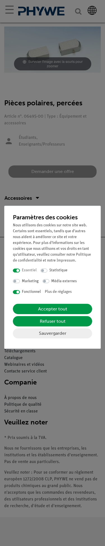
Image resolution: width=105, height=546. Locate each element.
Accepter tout (52, 309)
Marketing (30, 281)
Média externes (64, 281)
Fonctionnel (31, 292)
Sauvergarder (52, 333)
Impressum (66, 260)
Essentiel (29, 270)
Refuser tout (53, 321)
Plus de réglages (58, 292)
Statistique (58, 270)
